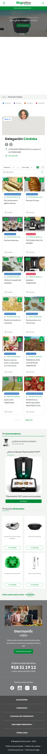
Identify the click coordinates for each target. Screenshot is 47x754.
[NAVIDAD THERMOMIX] (34, 265)
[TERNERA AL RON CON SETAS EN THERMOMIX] (34, 344)
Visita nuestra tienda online (22, 8)
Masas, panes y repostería (13, 194)
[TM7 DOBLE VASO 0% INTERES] (34, 225)
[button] (43, 3)
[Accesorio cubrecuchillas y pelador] (12, 525)
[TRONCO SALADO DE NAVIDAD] (12, 265)
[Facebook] (12, 687)
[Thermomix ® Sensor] (34, 562)
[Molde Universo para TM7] (12, 562)
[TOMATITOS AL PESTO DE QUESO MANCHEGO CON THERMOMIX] (34, 384)
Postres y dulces (32, 194)
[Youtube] (19, 687)
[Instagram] (27, 687)
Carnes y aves (31, 354)
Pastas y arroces (10, 314)
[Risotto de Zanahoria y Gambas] (12, 305)
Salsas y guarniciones (11, 393)
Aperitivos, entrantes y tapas (14, 274)
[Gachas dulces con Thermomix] (34, 305)
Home (4, 97)
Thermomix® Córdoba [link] (15, 97)
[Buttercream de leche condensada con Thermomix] (12, 344)
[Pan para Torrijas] (34, 185)
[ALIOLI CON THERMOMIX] (12, 384)
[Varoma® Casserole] (34, 525)
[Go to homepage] (23, 3)
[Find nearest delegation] (4, 3)
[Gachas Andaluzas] (12, 225)
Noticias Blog (31, 234)
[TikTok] (34, 687)
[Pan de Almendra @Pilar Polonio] (12, 185)
